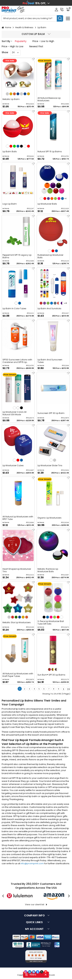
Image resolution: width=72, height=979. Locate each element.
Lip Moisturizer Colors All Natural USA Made (14, 413)
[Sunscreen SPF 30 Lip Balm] (53, 388)
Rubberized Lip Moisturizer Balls (50, 256)
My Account (34, 929)
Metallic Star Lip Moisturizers (17, 622)
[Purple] (48, 198)
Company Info (34, 915)
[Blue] (18, 146)
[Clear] (16, 303)
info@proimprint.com (32, 863)
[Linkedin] (29, 972)
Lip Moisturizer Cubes (13, 465)
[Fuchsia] (59, 198)
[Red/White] (58, 303)
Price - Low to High (43, 41)
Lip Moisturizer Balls (47, 204)
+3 (65, 303)
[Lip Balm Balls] (18, 126)
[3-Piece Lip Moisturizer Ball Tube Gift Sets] (53, 597)
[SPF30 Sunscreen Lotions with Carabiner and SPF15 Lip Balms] (18, 336)
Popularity (20, 41)
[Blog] (33, 972)
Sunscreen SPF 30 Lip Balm (51, 413)
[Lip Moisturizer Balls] (53, 179)
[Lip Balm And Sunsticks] (53, 283)
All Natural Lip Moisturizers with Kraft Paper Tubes (18, 674)
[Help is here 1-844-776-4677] (62, 9)
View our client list (34, 904)
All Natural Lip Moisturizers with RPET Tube (18, 517)
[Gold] (11, 93)
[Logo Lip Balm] (18, 179)
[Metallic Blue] (18, 93)
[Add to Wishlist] (33, 60)
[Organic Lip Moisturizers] (53, 493)
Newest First (36, 46)
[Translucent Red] (41, 303)
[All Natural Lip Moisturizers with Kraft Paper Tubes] (18, 650)
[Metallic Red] (12, 617)
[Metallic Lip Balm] (18, 74)
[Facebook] (37, 972)
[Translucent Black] (55, 303)
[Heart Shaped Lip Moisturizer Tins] (18, 545)
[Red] (11, 146)
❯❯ (68, 689)
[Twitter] (41, 972)
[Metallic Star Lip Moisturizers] (18, 597)
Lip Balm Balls (10, 151)
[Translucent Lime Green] (48, 303)
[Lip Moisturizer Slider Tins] (53, 440)
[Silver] (7, 93)
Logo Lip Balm (10, 204)
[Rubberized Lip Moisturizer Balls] (53, 231)
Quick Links (34, 922)
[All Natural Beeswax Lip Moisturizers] (53, 74)
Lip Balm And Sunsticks (49, 308)
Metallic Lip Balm (11, 99)
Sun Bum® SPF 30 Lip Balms (51, 674)
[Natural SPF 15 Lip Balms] (53, 126)
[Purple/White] (62, 303)
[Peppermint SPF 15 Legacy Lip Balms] (18, 231)
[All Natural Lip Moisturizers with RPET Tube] (18, 493)
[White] (7, 146)
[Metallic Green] (16, 617)
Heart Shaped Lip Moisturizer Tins (17, 570)
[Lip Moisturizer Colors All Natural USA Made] (18, 388)
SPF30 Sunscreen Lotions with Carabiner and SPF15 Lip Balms (17, 360)
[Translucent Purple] (44, 303)
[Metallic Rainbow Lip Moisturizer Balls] (53, 545)
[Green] (14, 146)
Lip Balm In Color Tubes (14, 308)
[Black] (21, 146)
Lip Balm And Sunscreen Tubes (50, 360)
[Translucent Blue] (51, 303)
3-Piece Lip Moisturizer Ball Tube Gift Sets (51, 622)
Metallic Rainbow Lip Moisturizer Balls (48, 570)
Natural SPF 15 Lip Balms (50, 151)
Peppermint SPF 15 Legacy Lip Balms (17, 256)
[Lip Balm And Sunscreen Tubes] (53, 336)
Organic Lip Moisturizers (49, 518)
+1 (65, 198)
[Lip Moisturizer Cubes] (18, 440)
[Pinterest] (45, 972)
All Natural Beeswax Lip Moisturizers (49, 99)
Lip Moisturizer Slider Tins (50, 465)
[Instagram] (25, 972)
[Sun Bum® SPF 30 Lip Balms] (53, 650)
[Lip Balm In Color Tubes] (18, 283)
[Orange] (52, 198)
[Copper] (14, 93)
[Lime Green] (55, 198)
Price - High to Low (12, 46)
